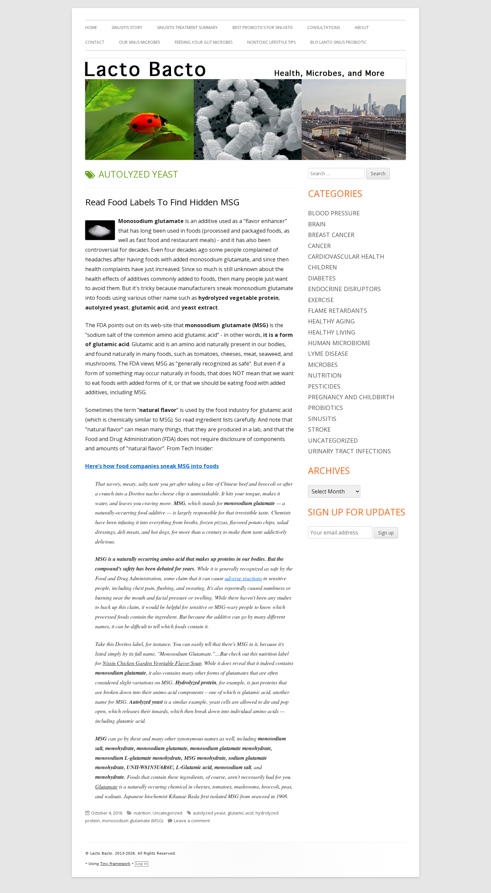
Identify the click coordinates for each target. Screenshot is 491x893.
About (362, 27)
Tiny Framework (115, 864)
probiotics (325, 408)
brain (317, 224)
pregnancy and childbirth (351, 397)
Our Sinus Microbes (139, 42)
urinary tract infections (349, 451)
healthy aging (331, 321)
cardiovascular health (346, 256)
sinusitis (322, 419)
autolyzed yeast (209, 813)
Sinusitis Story (127, 27)
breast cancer (331, 235)
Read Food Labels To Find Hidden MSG (162, 202)
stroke (319, 429)
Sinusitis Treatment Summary (187, 27)
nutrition (142, 813)
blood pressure (334, 213)
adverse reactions (243, 578)
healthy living (331, 332)
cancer (319, 246)
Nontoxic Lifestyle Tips (271, 42)
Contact (94, 42)
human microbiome (339, 343)
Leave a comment (192, 821)
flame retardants (337, 310)
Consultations (323, 27)
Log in (141, 864)
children (322, 267)
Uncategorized (167, 813)
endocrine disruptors (344, 289)
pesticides (324, 386)
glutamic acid (240, 813)
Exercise (321, 300)
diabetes (322, 278)
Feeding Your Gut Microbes (203, 42)
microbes (323, 365)
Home (91, 27)
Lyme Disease (328, 354)
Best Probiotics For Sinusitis (262, 27)
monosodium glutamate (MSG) (132, 821)
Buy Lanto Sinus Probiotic (338, 42)
